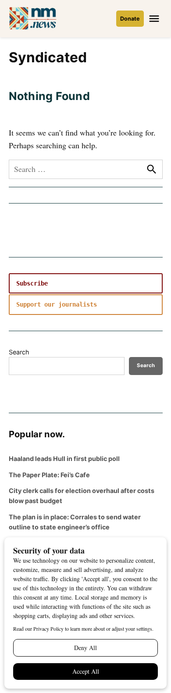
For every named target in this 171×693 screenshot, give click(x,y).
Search (19, 352)
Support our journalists (56, 304)
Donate (130, 18)
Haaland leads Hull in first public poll (64, 458)
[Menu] (155, 18)
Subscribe (32, 283)
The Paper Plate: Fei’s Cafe (49, 475)
